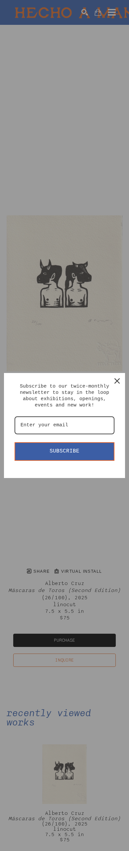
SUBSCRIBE (64, 451)
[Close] (117, 381)
